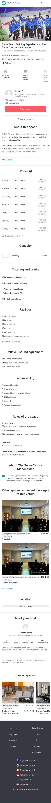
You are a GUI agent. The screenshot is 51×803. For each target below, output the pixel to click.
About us (13, 728)
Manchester (11, 660)
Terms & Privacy (38, 728)
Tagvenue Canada (27, 765)
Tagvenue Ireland (27, 770)
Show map (40, 59)
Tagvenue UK (25, 779)
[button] (41, 3)
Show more (8, 589)
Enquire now (25, 109)
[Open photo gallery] (25, 24)
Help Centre (13, 735)
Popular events (37, 752)
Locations (37, 746)
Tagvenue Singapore (28, 775)
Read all (25, 55)
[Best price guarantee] (23, 236)
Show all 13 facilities (11, 341)
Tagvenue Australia (28, 760)
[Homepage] (11, 3)
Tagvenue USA (26, 784)
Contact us (13, 741)
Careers (13, 747)
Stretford (20, 660)
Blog (37, 740)
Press (38, 734)
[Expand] (47, 3)
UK (3, 660)
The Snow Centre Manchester (29, 467)
